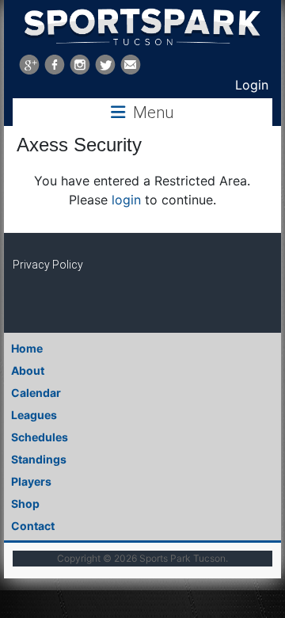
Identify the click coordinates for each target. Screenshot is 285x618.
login (126, 200)
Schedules (39, 437)
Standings (38, 459)
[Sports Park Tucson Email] (130, 64)
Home (27, 348)
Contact (33, 525)
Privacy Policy (48, 264)
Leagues (34, 415)
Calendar (36, 392)
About (27, 370)
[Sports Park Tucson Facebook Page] (54, 64)
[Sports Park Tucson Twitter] (105, 64)
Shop (25, 503)
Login (251, 85)
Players (31, 481)
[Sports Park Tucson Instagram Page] (80, 64)
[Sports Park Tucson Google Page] (29, 64)
